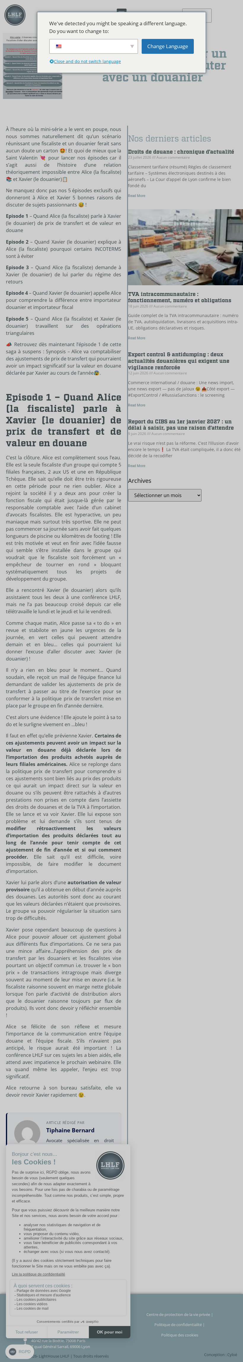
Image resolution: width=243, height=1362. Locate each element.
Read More (136, 196)
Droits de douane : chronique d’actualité (181, 152)
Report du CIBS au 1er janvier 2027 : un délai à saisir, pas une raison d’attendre (181, 425)
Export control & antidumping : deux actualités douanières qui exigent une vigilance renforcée (178, 361)
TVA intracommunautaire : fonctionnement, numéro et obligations (179, 297)
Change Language (167, 46)
